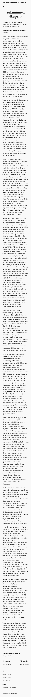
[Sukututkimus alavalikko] (10, 677)
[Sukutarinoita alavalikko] (10, 674)
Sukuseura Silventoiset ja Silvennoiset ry (14, 2)
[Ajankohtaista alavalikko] (10, 664)
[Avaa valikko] (3, 6)
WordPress (14, 693)
